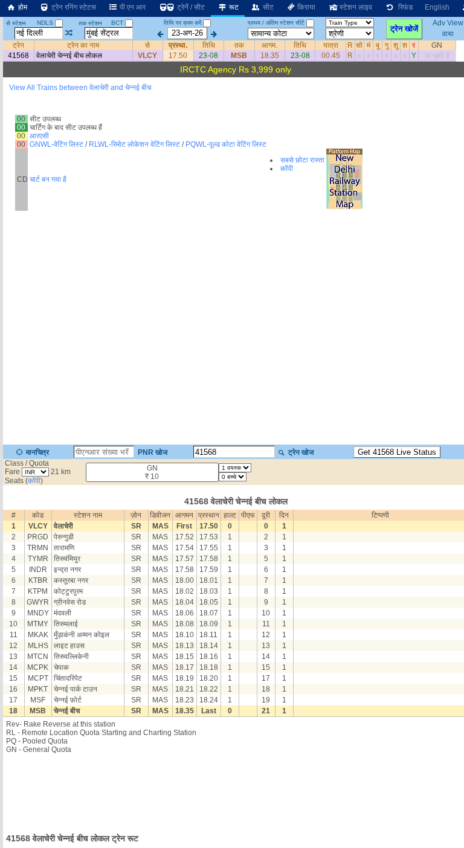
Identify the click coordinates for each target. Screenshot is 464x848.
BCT (118, 22)
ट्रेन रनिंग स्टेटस (73, 7)
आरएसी (39, 136)
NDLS (46, 22)
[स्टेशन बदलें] (69, 33)
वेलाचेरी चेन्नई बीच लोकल (69, 55)
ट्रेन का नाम (83, 45)
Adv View (448, 23)
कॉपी (286, 168)
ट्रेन (18, 45)
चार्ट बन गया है (48, 179)
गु (386, 45)
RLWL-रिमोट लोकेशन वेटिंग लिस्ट (134, 144)
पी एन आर (132, 7)
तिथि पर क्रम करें (182, 22)
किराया (305, 7)
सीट (267, 7)
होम (21, 7)
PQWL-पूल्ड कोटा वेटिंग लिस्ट (225, 144)
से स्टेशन (16, 23)
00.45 (330, 55)
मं (368, 45)
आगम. (269, 45)
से (147, 45)
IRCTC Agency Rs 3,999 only (235, 69)
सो (359, 45)
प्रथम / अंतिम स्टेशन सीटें (276, 22)
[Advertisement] (236, 790)
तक (239, 45)
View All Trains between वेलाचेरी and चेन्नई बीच (80, 87)
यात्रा (330, 45)
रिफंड (404, 7)
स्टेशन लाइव (355, 7)
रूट (233, 7)
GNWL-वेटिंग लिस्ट (56, 144)
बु (377, 45)
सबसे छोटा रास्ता (302, 160)
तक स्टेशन (90, 23)
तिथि (208, 45)
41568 (18, 55)
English (437, 7)
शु (395, 45)
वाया (448, 33)
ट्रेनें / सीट (190, 7)
